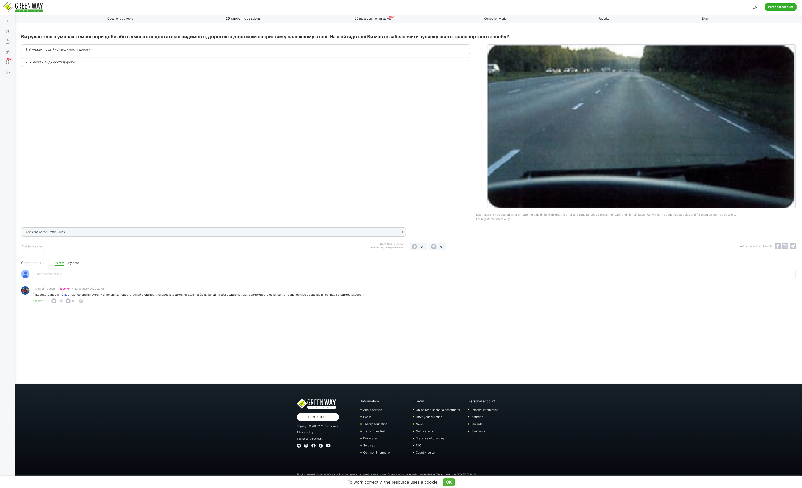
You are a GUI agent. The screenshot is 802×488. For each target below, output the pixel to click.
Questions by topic (120, 18)
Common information (377, 452)
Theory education (375, 424)
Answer (38, 301)
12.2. (63, 294)
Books (367, 417)
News (420, 424)
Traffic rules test (374, 431)
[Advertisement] (408, 342)
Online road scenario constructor (438, 410)
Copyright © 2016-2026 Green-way (317, 426)
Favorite (603, 18)
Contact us (317, 417)
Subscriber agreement (309, 438)
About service (372, 410)
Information (370, 401)
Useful (419, 401)
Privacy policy (305, 432)
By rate (59, 263)
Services (369, 445)
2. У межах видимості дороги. (50, 62)
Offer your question (429, 417)
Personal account (780, 7)
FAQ (418, 445)
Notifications (424, 431)
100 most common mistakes (372, 18)
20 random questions (243, 18)
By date (73, 263)
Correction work (495, 18)
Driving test (371, 438)
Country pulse (425, 452)
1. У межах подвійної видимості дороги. (58, 49)
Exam (705, 18)
